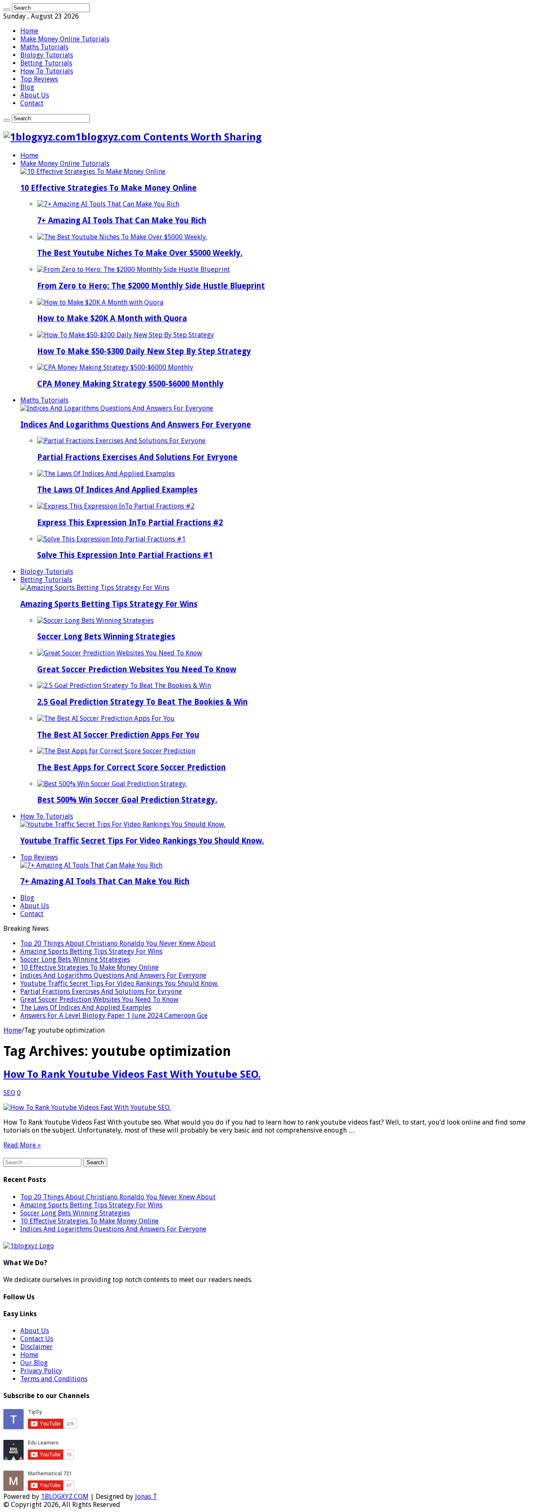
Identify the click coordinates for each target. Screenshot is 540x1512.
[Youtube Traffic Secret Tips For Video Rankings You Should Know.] (122, 824)
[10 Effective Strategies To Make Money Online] (92, 172)
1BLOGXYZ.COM (65, 1497)
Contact (31, 103)
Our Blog (34, 1363)
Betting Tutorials (46, 63)
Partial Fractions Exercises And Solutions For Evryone (137, 457)
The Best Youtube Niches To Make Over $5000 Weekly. (140, 253)
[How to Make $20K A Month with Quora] (100, 302)
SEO (9, 1093)
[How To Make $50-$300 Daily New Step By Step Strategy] (125, 335)
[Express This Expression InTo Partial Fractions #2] (115, 506)
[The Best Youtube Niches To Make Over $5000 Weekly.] (122, 237)
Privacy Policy (41, 1371)
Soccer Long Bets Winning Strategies (106, 636)
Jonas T (146, 1497)
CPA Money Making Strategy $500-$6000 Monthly (130, 383)
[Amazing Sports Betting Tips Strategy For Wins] (94, 588)
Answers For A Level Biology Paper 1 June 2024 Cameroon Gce (114, 1016)
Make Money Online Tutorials (64, 39)
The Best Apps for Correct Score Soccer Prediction (131, 767)
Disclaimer (36, 1347)
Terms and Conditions (53, 1379)
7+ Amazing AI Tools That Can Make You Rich (121, 220)
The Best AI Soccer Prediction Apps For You (118, 734)
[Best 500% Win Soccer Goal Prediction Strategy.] (112, 784)
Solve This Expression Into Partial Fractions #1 (125, 555)
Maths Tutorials (44, 47)
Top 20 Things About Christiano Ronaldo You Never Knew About (118, 943)
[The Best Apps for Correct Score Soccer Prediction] (116, 751)
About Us (34, 95)
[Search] (6, 9)
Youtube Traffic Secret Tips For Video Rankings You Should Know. (142, 840)
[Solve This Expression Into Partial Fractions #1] (111, 539)
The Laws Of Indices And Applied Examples (117, 489)
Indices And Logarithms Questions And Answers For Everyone (135, 424)
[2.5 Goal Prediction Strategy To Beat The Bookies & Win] (124, 686)
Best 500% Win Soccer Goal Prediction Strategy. (127, 799)
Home (29, 31)
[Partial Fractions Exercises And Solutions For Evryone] (121, 441)
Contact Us (36, 1339)
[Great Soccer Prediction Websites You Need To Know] (119, 653)
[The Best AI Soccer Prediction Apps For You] (106, 718)
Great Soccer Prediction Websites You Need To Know (136, 669)
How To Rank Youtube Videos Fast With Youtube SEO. (132, 1074)
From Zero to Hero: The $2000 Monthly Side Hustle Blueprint (151, 285)
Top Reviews (39, 79)
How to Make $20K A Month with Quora (112, 318)
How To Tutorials (46, 71)
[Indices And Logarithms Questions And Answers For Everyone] (116, 408)
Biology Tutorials (46, 55)
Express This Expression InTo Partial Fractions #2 (130, 522)
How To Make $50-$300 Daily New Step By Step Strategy (144, 351)
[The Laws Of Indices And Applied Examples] (106, 474)
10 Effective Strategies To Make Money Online (108, 188)
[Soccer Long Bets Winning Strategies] (95, 621)
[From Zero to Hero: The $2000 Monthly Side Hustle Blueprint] (133, 269)
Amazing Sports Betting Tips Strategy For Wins (108, 604)
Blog (27, 87)
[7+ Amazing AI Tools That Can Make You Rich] (108, 204)
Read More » (22, 1145)
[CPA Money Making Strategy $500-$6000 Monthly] (115, 367)
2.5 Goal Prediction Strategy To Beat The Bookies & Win (142, 702)
